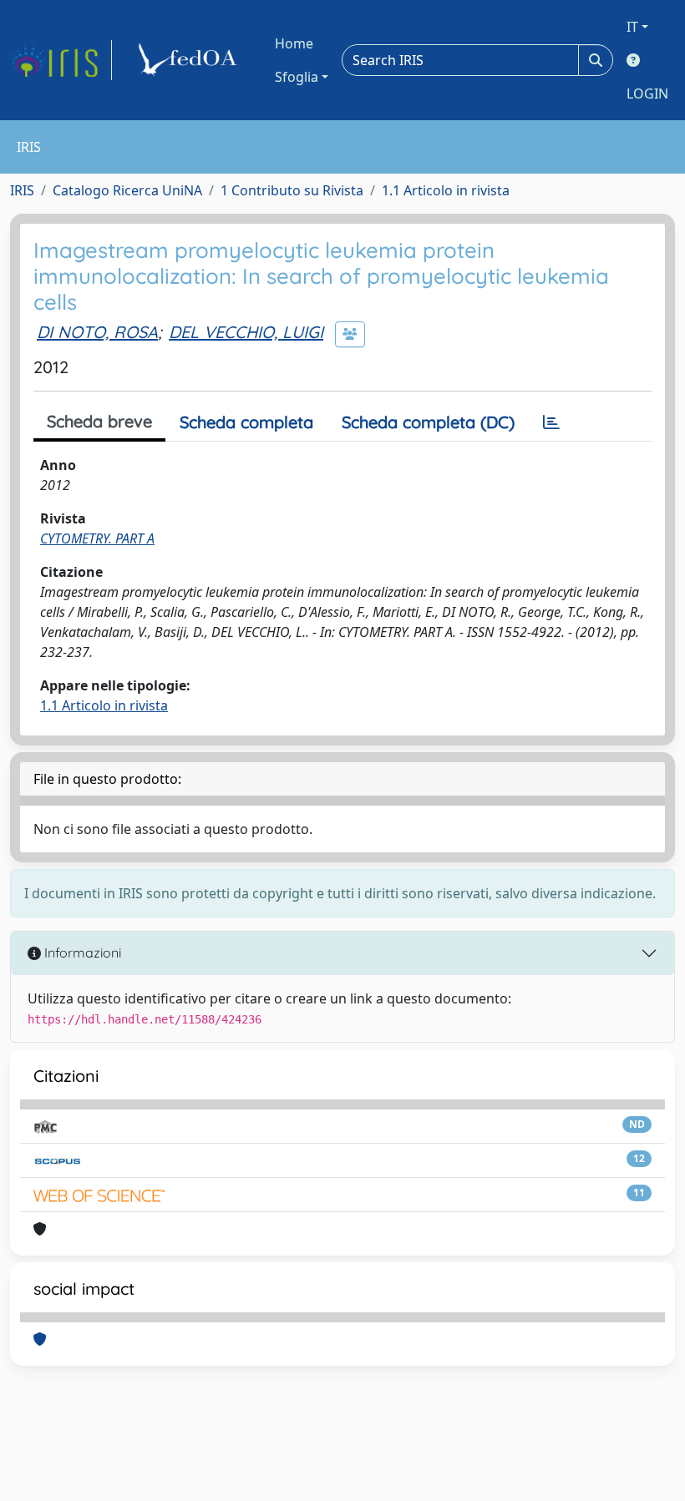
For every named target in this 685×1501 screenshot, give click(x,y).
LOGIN (647, 93)
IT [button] (632, 27)
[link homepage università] (190, 60)
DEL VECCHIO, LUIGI (246, 331)
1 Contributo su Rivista (292, 190)
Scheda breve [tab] (99, 421)
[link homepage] (61, 60)
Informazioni (81, 952)
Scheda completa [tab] (246, 422)
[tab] (551, 422)
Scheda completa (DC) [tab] (428, 422)
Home (294, 43)
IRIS (22, 190)
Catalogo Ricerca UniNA (127, 190)
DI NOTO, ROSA (97, 331)
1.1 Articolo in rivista (446, 190)
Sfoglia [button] (296, 77)
